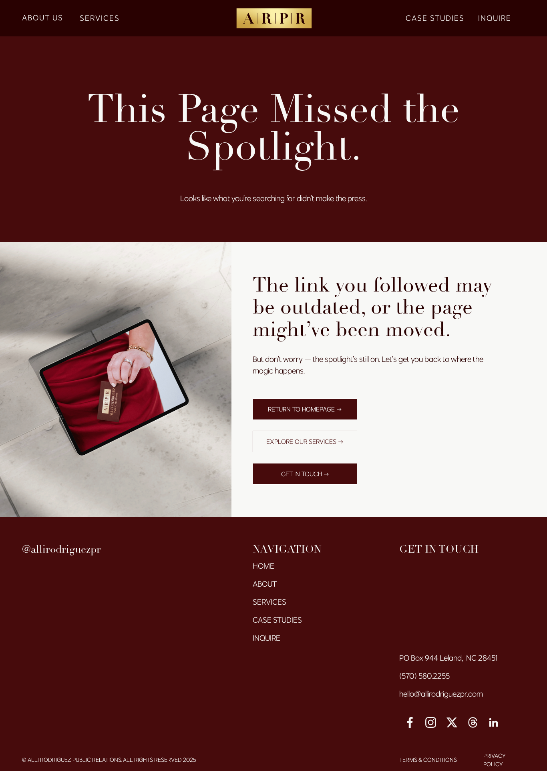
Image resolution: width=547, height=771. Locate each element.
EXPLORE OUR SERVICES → (305, 441)
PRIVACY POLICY (494, 760)
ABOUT (265, 584)
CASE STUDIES (435, 18)
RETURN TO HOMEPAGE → (305, 409)
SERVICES (100, 18)
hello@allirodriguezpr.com (441, 694)
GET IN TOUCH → (305, 474)
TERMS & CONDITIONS (428, 759)
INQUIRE (494, 18)
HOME (263, 566)
